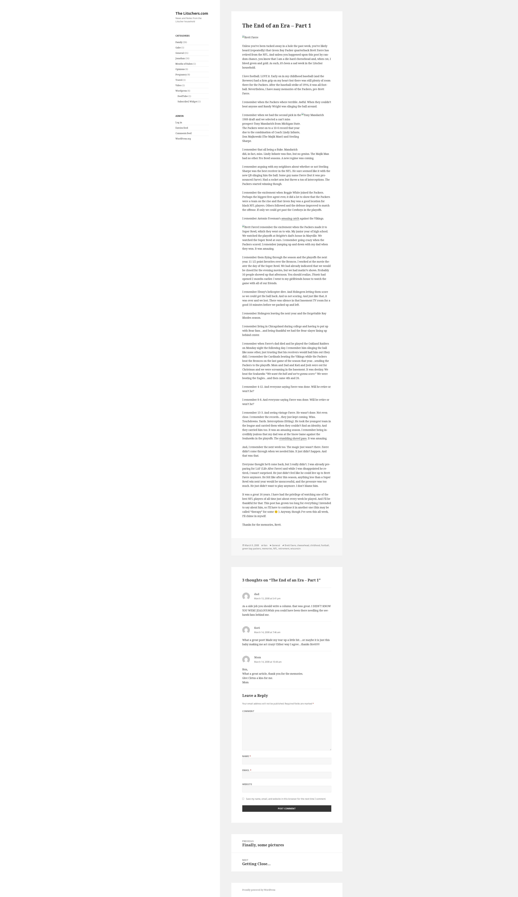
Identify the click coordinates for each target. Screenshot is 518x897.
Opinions (180, 69)
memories (267, 548)
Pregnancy (181, 74)
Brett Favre (290, 545)
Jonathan (180, 58)
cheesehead (303, 545)
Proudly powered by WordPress (258, 889)
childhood (315, 545)
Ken (265, 545)
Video (178, 85)
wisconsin (295, 548)
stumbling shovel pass (293, 438)
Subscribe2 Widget (187, 101)
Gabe (178, 47)
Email (246, 770)
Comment (248, 711)
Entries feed (181, 127)
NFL (275, 548)
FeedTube (183, 96)
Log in (178, 122)
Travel (178, 79)
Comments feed (183, 133)
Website (247, 784)
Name (246, 756)
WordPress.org (183, 138)
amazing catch (290, 218)
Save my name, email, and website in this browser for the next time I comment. (286, 798)
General (179, 53)
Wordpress (181, 90)
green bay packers (251, 548)
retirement (283, 548)
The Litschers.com (191, 13)
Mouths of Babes (183, 63)
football (325, 545)
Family (178, 42)
